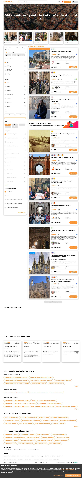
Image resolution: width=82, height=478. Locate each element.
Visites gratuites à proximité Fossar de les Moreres (17, 406)
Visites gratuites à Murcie (48, 437)
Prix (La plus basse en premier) (14, 203)
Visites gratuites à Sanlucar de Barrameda (15, 437)
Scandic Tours (58, 169)
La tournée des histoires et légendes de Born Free (63, 134)
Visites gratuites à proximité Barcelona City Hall (50, 403)
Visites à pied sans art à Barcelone (63, 380)
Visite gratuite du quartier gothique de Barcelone (63, 231)
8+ (22, 124)
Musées (16, 165)
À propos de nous (15, 456)
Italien (16, 106)
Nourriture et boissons (16, 146)
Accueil (7, 6)
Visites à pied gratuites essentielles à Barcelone (16, 377)
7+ (7, 127)
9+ (15, 124)
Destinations (7, 456)
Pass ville (16, 162)
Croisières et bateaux (16, 177)
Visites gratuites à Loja (10, 443)
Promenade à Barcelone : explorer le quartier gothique (62, 181)
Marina (56, 112)
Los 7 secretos (58, 63)
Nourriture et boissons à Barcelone (28, 417)
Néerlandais (16, 94)
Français (16, 98)
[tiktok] (46, 462)
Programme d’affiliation (33, 449)
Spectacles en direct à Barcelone (68, 420)
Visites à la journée (16, 158)
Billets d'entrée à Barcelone (11, 417)
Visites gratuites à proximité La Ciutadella (66, 406)
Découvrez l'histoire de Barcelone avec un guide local (63, 100)
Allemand (16, 102)
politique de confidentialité (68, 469)
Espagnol (16, 90)
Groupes (33, 456)
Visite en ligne (16, 181)
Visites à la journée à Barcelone (42, 423)
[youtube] (41, 462)
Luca (56, 292)
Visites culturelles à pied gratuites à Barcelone (41, 380)
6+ (15, 127)
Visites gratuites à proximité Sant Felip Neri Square (44, 400)
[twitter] (43, 462)
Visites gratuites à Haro (41, 443)
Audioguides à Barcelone (58, 423)
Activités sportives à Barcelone (56, 383)
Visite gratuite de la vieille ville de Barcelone (61, 206)
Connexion (75, 1)
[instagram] (36, 462)
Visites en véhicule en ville (16, 154)
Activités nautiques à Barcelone (50, 420)
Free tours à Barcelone (31, 6)
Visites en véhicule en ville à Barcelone (31, 420)
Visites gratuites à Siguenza (11, 434)
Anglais (16, 86)
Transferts (16, 173)
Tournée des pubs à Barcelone (39, 383)
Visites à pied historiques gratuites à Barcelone (41, 377)
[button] (11, 37)
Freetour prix (43, 459)
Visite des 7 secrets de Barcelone (61, 51)
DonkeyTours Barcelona (57, 88)
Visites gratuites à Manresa (61, 440)
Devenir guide (67, 1)
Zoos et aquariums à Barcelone (12, 420)
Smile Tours (57, 218)
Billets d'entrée (16, 169)
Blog (42, 456)
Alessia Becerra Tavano (58, 194)
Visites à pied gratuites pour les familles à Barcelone (17, 383)
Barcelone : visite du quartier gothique (62, 157)
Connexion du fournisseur (20, 449)
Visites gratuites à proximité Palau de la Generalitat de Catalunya (20, 403)
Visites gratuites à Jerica (63, 437)
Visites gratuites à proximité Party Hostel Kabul (42, 406)
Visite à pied (16, 142)
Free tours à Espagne (17, 6)
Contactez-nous (25, 456)
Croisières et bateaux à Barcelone (59, 417)
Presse (46, 456)
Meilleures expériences (16, 138)
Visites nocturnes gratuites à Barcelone (38, 392)
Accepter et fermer (73, 476)
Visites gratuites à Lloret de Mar (44, 440)
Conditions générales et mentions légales (13, 459)
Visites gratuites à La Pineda (11, 440)
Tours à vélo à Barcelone (56, 392)
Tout (8, 124)
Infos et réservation (73, 67)
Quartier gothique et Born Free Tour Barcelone (61, 75)
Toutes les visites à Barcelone (36, 46)
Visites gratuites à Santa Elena (25, 443)
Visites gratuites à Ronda (43, 434)
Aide (38, 456)
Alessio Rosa (57, 243)
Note (8, 195)
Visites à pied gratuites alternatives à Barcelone (16, 380)
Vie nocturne (16, 150)
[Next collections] (77, 37)
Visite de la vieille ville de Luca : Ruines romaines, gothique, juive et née (62, 280)
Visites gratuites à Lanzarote (28, 440)
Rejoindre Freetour (8, 449)
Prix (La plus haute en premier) (14, 199)
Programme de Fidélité (53, 459)
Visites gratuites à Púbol (55, 443)
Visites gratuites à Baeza (33, 437)
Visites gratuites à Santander (28, 434)
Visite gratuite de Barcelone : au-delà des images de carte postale (63, 256)
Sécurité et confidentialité (55, 456)
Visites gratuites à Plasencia (58, 434)
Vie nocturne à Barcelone (10, 423)
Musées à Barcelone (44, 417)
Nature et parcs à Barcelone (25, 423)
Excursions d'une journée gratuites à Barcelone (16, 392)
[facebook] (38, 462)
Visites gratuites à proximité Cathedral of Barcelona (17, 400)
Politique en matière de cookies (32, 459)
